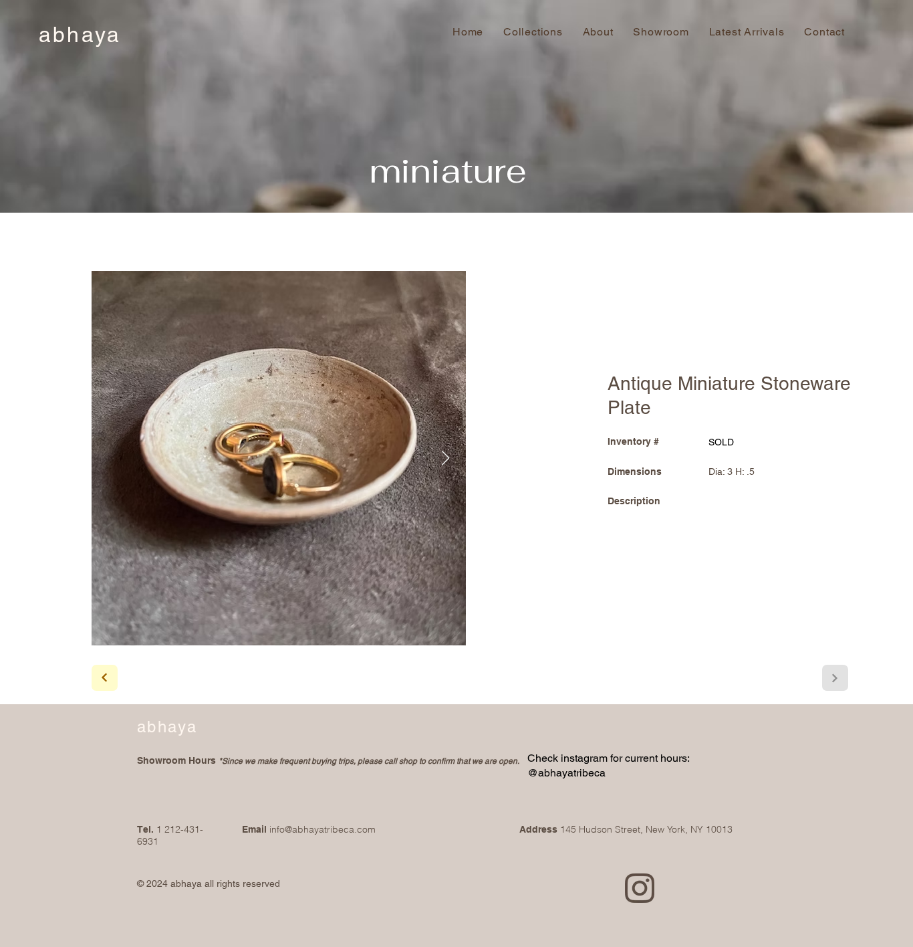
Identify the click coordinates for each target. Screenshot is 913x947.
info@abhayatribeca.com (322, 829)
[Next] (105, 678)
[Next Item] (445, 458)
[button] (824, 32)
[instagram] (639, 888)
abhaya (80, 34)
